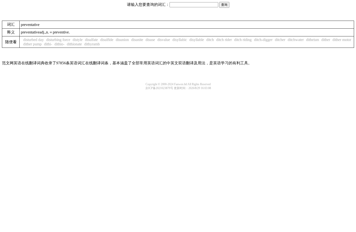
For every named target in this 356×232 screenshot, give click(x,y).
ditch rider (224, 40)
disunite (137, 40)
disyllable (196, 40)
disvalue (163, 40)
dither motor (342, 40)
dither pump (32, 44)
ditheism (312, 40)
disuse (150, 40)
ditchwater (296, 40)
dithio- (59, 44)
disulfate (91, 40)
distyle (78, 40)
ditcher (280, 40)
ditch (210, 40)
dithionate (74, 44)
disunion (122, 40)
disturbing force (58, 40)
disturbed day (33, 40)
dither (325, 40)
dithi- (48, 44)
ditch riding (243, 40)
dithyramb (92, 44)
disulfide (106, 40)
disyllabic (179, 40)
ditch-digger (263, 40)
